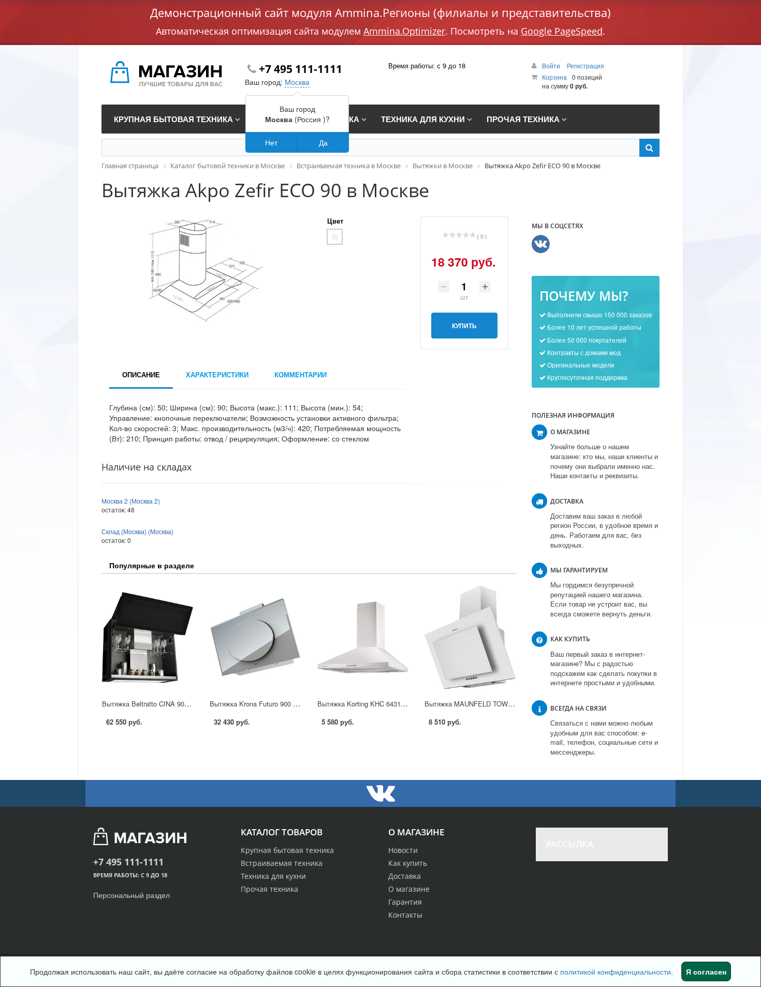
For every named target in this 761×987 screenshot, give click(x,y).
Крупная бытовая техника (287, 850)
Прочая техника (269, 889)
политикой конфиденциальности (615, 971)
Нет (271, 142)
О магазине (409, 889)
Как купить (407, 863)
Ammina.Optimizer (404, 31)
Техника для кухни (273, 876)
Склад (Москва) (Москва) (137, 531)
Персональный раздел (131, 895)
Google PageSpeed (562, 31)
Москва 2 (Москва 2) (130, 500)
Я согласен (706, 971)
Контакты (405, 915)
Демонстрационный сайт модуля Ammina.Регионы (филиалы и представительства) (380, 12)
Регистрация (585, 65)
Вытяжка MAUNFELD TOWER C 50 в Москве (494, 704)
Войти (552, 65)
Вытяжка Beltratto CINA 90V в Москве (161, 704)
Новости (403, 850)
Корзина (554, 76)
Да (323, 142)
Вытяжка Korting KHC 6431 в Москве (374, 704)
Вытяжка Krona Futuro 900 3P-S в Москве (274, 704)
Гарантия (405, 902)
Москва (297, 82)
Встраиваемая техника (282, 863)
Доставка (404, 876)
